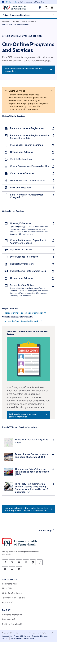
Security (5, 638)
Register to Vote (9, 584)
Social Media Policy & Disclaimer (22, 638)
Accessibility (7, 636)
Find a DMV (7, 588)
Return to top (45, 530)
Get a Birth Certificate (12, 593)
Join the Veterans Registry (13, 597)
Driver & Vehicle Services (16, 15)
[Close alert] (51, 90)
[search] (46, 7)
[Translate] (39, 7)
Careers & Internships (12, 614)
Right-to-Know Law (11, 624)
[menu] (52, 7)
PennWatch (7, 619)
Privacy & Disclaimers (22, 636)
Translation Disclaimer (40, 636)
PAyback (6, 602)
